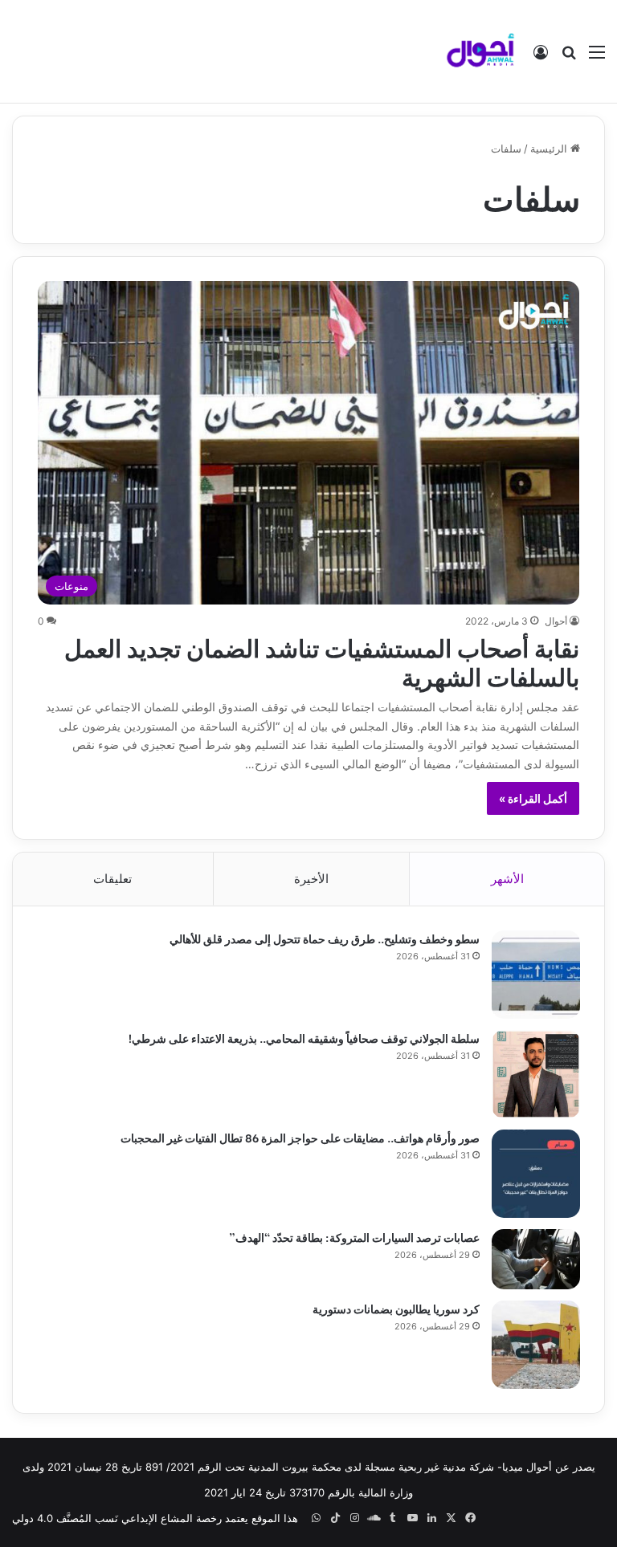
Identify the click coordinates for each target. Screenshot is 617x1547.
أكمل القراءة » (533, 798)
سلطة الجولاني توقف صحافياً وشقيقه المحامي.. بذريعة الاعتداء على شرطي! (304, 1037)
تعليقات (112, 878)
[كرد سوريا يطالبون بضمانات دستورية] (536, 1345)
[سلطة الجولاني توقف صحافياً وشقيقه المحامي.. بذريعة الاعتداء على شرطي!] (536, 1074)
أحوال (556, 621)
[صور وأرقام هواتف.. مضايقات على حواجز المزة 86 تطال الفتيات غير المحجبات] (536, 1174)
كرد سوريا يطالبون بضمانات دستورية (396, 1308)
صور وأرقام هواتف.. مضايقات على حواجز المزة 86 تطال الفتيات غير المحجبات (300, 1137)
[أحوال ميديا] (480, 51)
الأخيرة (311, 878)
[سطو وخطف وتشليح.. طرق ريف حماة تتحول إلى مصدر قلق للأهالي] (536, 974)
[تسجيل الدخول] (541, 57)
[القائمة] (597, 57)
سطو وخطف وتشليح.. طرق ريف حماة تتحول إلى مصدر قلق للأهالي (325, 938)
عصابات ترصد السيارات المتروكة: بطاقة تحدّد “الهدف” (354, 1236)
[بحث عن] (569, 57)
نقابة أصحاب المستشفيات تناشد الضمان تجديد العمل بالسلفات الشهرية (321, 661)
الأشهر (507, 878)
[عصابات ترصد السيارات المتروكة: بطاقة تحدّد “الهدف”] (536, 1259)
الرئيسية (550, 148)
